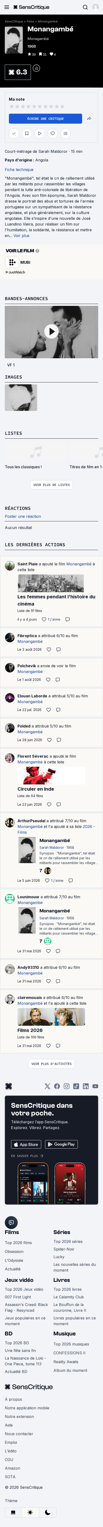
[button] (95, 7)
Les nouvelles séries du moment (74, 1267)
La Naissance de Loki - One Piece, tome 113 (25, 1361)
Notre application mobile (27, 1408)
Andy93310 (28, 967)
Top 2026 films (18, 1242)
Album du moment (70, 1370)
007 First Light (18, 1297)
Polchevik (26, 665)
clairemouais (29, 997)
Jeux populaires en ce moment (25, 1321)
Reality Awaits (65, 1361)
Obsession (14, 1251)
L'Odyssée (14, 1260)
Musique (64, 1333)
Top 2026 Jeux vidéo (24, 1289)
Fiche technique (19, 169)
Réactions (18, 508)
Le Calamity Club (68, 1297)
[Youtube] (95, 1088)
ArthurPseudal (31, 820)
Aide (9, 1425)
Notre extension (19, 1416)
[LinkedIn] (86, 1088)
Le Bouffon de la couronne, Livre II (69, 1307)
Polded (23, 726)
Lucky (58, 1256)
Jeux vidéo (19, 1280)
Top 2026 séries (68, 1241)
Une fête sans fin (20, 1350)
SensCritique (14, 21)
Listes (13, 433)
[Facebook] (57, 1088)
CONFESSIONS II (69, 1353)
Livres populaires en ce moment (74, 1321)
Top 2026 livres (67, 1289)
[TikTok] (76, 1088)
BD (8, 1333)
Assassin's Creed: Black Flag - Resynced (26, 1307)
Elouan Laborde (32, 696)
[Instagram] (66, 1088)
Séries (61, 1232)
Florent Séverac (32, 756)
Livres (61, 1280)
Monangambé (48, 21)
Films (30, 21)
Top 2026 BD (17, 1342)
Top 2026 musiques (71, 1344)
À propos (13, 1399)
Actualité (13, 1269)
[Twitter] (47, 1088)
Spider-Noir (63, 1249)
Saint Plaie (27, 564)
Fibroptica (27, 635)
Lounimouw (28, 896)
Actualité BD (16, 1371)
